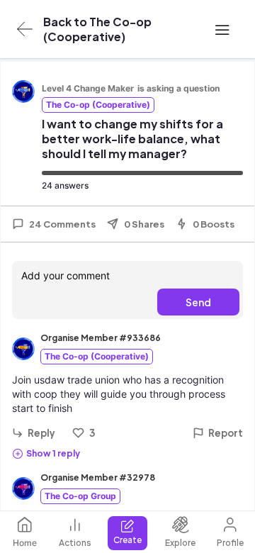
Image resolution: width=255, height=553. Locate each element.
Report (225, 433)
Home (25, 542)
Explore (180, 542)
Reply (41, 433)
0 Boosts (213, 224)
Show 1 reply (53, 453)
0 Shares (144, 224)
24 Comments (62, 224)
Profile (230, 542)
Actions (75, 542)
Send (198, 302)
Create (127, 540)
